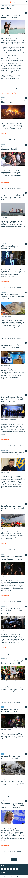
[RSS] (14, 869)
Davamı (14, 859)
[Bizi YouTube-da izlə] (17, 876)
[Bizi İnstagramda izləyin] (11, 876)
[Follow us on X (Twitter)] (8, 869)
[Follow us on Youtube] (11, 869)
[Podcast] (17, 869)
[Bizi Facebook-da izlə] (4, 876)
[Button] (4, 88)
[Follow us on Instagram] (5, 869)
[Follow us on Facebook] (2, 869)
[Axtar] (24, 876)
